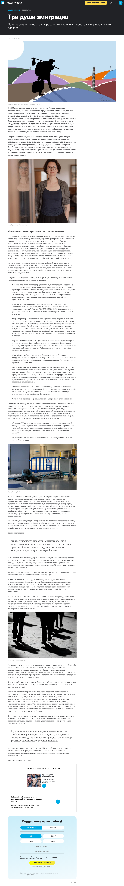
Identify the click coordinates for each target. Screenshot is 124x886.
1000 (52, 836)
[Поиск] (115, 3)
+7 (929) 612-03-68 (31, 875)
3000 (30, 836)
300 (52, 841)
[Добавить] (121, 3)
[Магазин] (110, 3)
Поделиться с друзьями (41, 867)
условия (54, 857)
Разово (53, 827)
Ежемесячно (31, 827)
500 (30, 841)
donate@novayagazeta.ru (47, 873)
